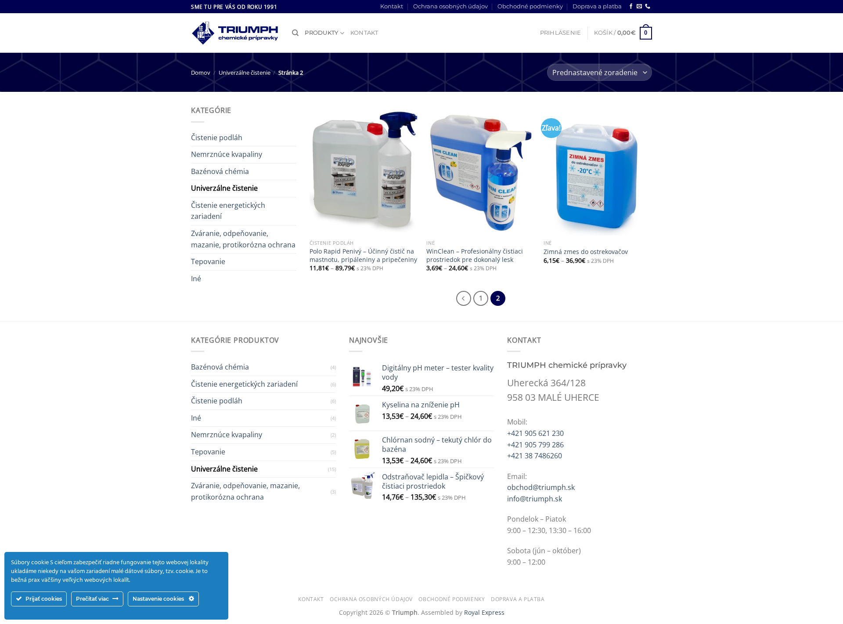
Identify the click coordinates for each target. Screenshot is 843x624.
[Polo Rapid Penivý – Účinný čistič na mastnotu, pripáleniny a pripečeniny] (364, 170)
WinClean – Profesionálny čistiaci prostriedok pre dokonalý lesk (474, 255)
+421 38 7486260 (534, 456)
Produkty (321, 32)
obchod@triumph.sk (541, 487)
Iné (196, 278)
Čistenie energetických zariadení (228, 210)
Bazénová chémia (220, 171)
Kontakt (391, 6)
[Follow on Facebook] (631, 7)
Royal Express (484, 612)
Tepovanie (208, 261)
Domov (200, 72)
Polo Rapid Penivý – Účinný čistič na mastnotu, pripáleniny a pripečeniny (363, 255)
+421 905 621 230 (535, 433)
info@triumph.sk (534, 499)
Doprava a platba (597, 6)
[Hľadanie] (295, 33)
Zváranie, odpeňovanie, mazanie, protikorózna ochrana (243, 239)
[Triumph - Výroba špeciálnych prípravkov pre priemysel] (235, 33)
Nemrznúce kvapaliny (226, 154)
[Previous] (463, 298)
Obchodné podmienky (530, 6)
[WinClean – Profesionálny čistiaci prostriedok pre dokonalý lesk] (480, 170)
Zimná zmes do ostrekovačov (586, 252)
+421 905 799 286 (535, 445)
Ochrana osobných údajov (450, 6)
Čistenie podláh (216, 137)
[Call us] (647, 7)
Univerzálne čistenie (244, 72)
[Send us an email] (639, 7)
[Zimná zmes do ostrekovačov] (598, 170)
